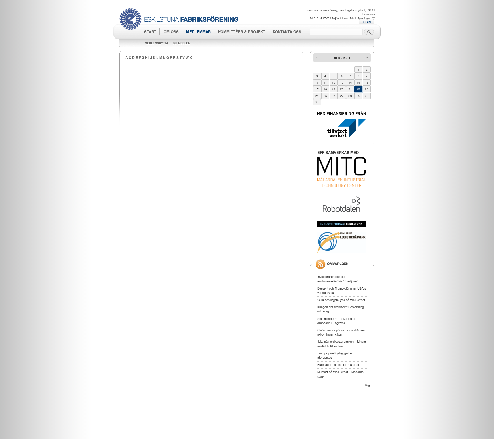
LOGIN (366, 22)
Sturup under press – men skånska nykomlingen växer (341, 332)
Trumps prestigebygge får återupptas (334, 355)
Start (150, 31)
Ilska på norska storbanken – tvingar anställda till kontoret (341, 343)
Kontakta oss (287, 31)
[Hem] (181, 19)
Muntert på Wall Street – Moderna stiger (340, 373)
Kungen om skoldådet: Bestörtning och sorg (340, 308)
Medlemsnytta (156, 43)
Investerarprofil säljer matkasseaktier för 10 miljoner (337, 278)
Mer (367, 385)
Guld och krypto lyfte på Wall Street (341, 299)
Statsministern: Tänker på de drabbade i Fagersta (336, 320)
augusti (342, 58)
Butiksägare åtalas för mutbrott (338, 364)
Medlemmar (198, 31)
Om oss (171, 31)
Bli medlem (181, 43)
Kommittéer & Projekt (241, 31)
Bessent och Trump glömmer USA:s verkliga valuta (341, 290)
